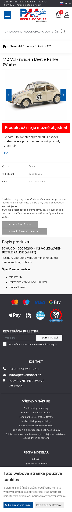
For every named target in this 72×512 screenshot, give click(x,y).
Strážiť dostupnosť (24, 231)
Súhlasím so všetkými (18, 505)
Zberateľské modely (21, 46)
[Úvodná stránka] (4, 46)
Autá (40, 46)
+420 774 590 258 (24, 369)
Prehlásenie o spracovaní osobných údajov (36, 429)
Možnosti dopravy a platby (36, 421)
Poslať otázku (20, 224)
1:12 (49, 46)
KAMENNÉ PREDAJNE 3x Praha (26, 383)
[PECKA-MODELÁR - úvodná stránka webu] (18, 15)
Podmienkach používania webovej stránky (40, 496)
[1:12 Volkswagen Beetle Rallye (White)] (36, 95)
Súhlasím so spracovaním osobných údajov (33, 344)
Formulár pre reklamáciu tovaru (36, 416)
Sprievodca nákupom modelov (36, 425)
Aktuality (36, 459)
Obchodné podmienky (36, 408)
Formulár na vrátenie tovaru (36, 412)
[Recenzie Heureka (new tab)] (40, 315)
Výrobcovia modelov (36, 463)
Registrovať (49, 338)
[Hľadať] (64, 33)
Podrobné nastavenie (49, 505)
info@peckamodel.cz (25, 375)
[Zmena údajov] (66, 16)
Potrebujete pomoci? (28, 5)
